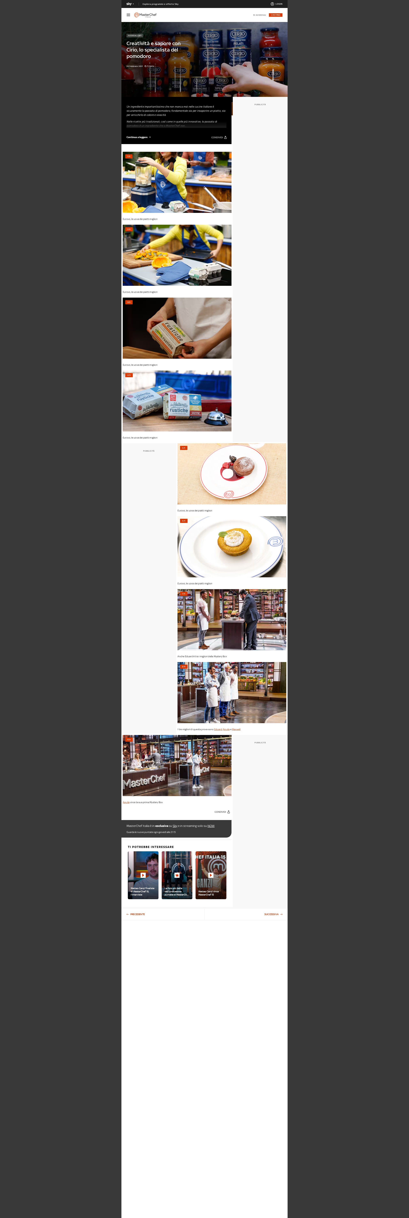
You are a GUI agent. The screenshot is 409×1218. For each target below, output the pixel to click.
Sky (175, 826)
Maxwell (236, 729)
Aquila (226, 729)
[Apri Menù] (130, 15)
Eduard (218, 729)
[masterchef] (147, 15)
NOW (211, 826)
